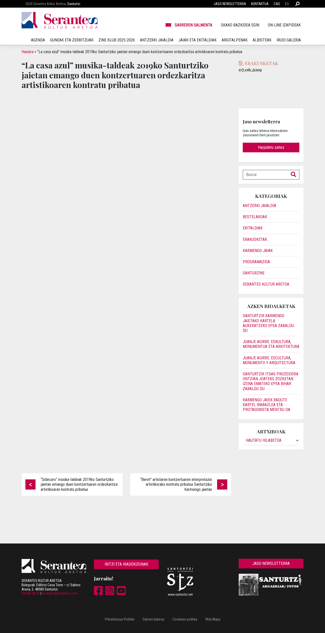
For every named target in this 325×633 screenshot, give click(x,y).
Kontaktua (260, 4)
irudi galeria (289, 40)
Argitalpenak (235, 40)
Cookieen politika (184, 619)
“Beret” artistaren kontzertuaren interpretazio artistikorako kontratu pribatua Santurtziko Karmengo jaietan (176, 484)
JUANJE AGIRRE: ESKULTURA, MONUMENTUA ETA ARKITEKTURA (271, 344)
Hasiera (28, 51)
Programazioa (256, 261)
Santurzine (254, 273)
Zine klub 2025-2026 (117, 40)
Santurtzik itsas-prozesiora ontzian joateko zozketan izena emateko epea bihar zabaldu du (270, 381)
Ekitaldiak (253, 228)
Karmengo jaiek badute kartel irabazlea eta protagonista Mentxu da (266, 405)
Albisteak (262, 40)
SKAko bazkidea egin (240, 25)
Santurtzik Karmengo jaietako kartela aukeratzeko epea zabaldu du (268, 323)
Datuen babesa (153, 619)
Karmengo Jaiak (258, 250)
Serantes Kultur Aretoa (266, 284)
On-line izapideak (284, 25)
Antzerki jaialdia (156, 40)
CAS (277, 4)
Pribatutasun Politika (120, 619)
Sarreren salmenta (193, 25)
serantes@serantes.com (60, 593)
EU (287, 4)
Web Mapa (212, 619)
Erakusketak (255, 239)
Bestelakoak (255, 216)
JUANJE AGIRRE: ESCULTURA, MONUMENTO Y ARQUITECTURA (269, 360)
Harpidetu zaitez (271, 147)
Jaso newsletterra (230, 4)
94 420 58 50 (31, 593)
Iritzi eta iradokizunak (126, 564)
